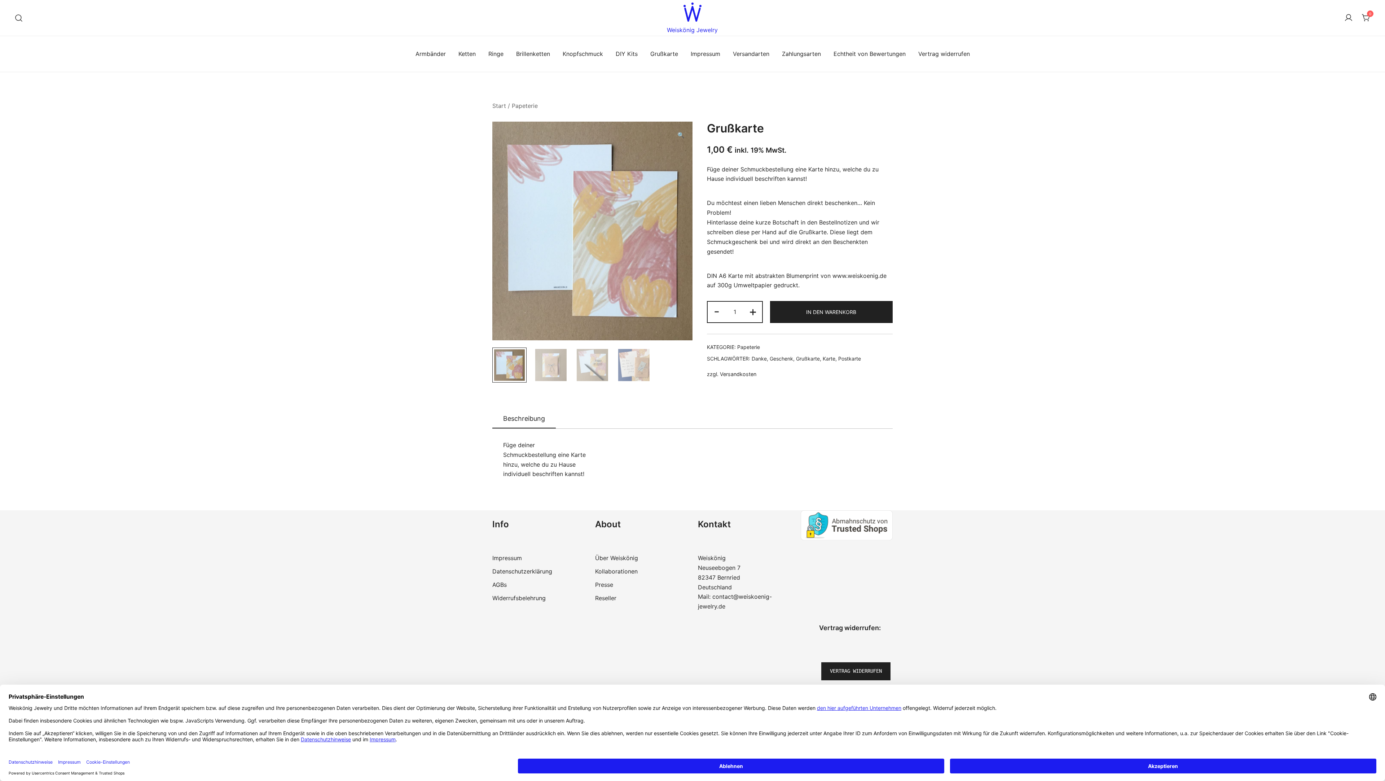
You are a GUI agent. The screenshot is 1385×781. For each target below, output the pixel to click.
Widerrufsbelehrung (519, 598)
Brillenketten (533, 53)
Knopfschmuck (583, 53)
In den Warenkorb (831, 312)
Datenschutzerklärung (522, 571)
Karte (829, 358)
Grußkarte (664, 53)
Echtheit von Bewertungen (870, 53)
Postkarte (849, 358)
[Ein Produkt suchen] (18, 18)
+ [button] (753, 311)
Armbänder (431, 53)
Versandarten (751, 53)
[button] (681, 135)
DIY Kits (627, 53)
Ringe (496, 53)
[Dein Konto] (1348, 18)
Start (499, 105)
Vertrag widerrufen (944, 53)
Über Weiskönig (616, 558)
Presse (604, 584)
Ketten (467, 53)
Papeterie (525, 105)
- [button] (717, 311)
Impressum (705, 53)
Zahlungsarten (801, 53)
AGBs (499, 584)
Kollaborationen (616, 571)
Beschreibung (524, 418)
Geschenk (781, 358)
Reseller (605, 598)
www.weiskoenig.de (859, 275)
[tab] (524, 419)
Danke (759, 358)
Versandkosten (738, 374)
